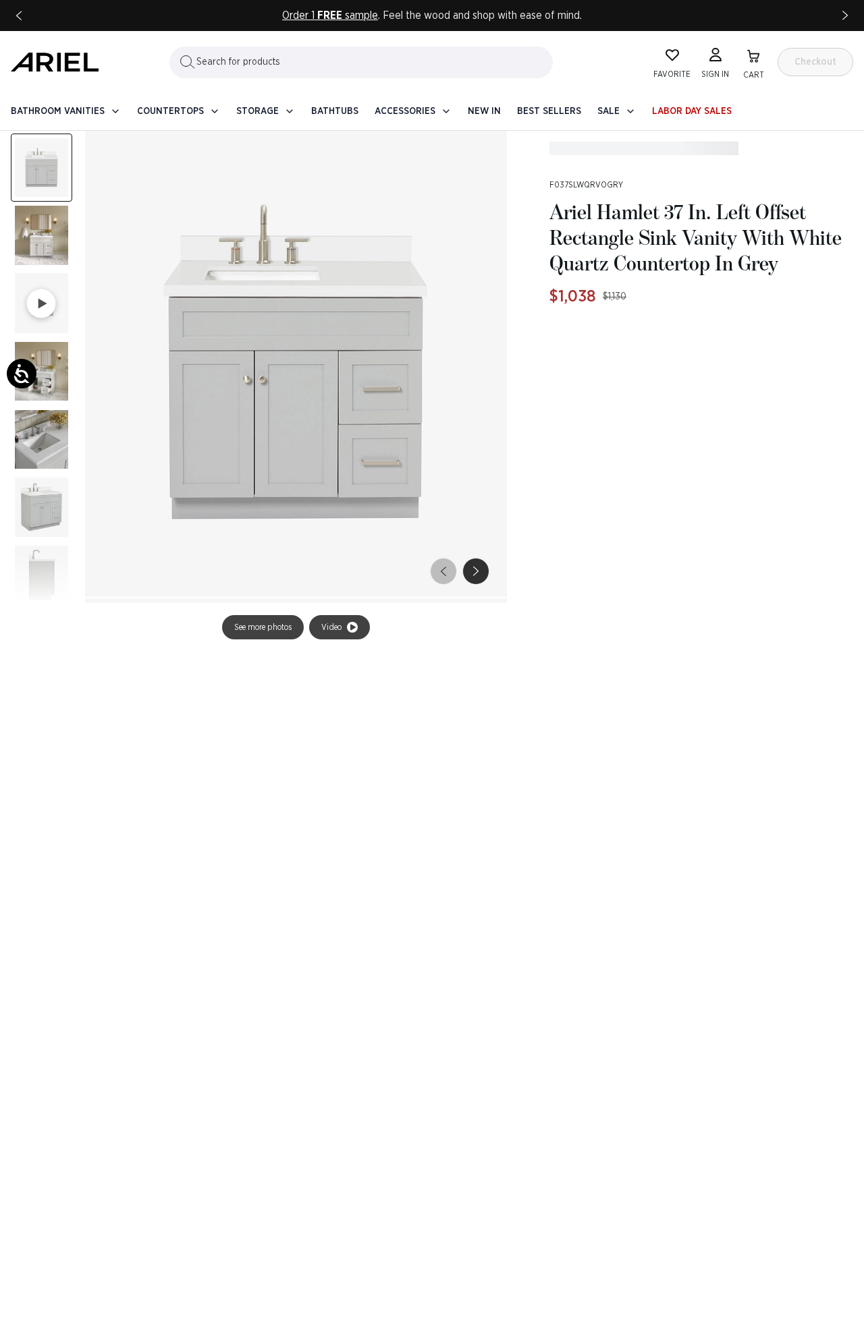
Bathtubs (334, 111)
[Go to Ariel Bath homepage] (55, 62)
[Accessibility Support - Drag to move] (21, 373)
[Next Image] (41, 236)
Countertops (170, 111)
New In (484, 111)
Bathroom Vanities (58, 111)
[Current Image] (41, 168)
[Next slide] (845, 15)
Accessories (405, 111)
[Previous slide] (19, 15)
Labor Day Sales (692, 111)
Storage (257, 111)
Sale (608, 111)
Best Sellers (549, 111)
